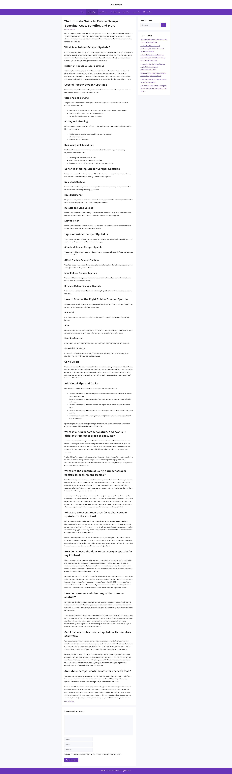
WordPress (127, 771)
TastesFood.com (111, 771)
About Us (126, 12)
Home (82, 12)
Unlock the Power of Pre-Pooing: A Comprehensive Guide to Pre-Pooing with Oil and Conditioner (152, 57)
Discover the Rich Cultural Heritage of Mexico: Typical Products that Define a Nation (153, 88)
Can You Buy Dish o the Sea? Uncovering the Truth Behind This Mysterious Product (152, 48)
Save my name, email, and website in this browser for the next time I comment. (93, 754)
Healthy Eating (115, 12)
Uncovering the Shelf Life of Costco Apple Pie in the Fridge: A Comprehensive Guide (152, 66)
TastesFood (116, 4)
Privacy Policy (147, 12)
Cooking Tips (92, 12)
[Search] (163, 25)
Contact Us (136, 12)
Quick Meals (103, 12)
